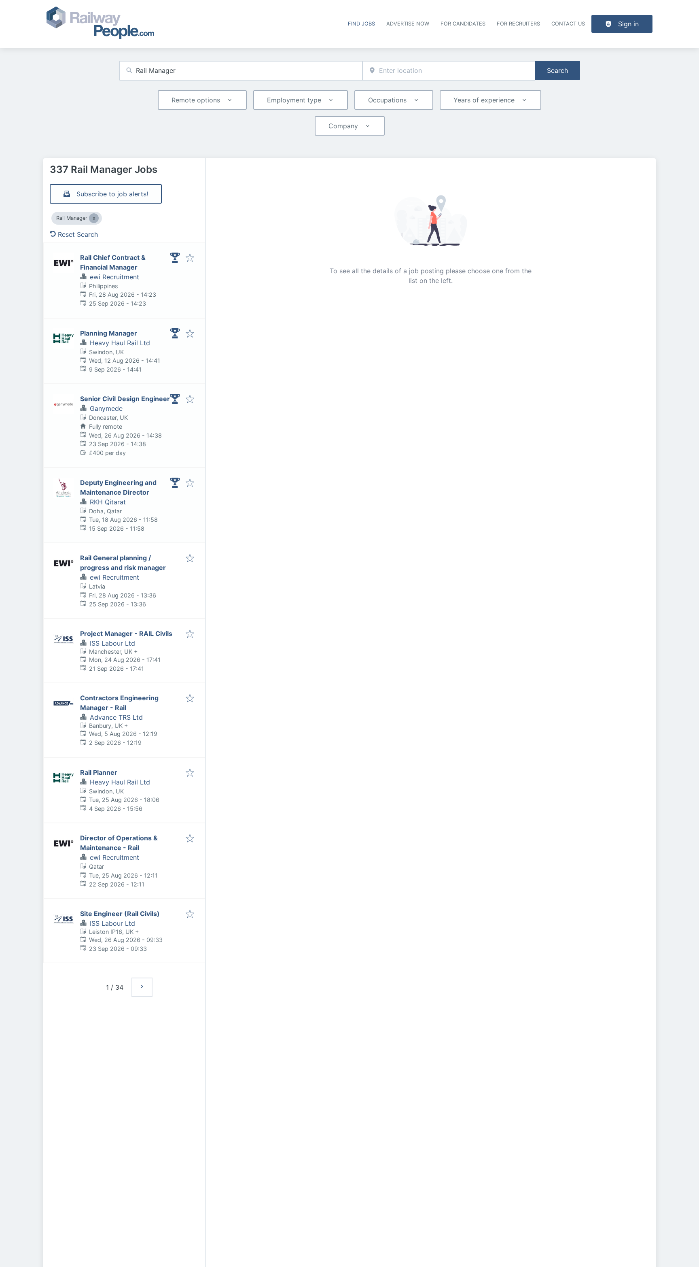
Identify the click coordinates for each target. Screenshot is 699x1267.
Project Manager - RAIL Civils (126, 633)
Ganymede (106, 408)
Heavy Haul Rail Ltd (120, 343)
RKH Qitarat (108, 502)
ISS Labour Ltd (112, 643)
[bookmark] (190, 258)
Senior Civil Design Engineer (125, 399)
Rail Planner (98, 772)
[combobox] (240, 71)
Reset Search (78, 234)
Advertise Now (407, 24)
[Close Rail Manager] (94, 218)
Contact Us (568, 24)
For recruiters (518, 24)
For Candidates (463, 24)
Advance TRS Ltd (116, 717)
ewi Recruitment (114, 277)
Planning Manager (108, 333)
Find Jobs (361, 24)
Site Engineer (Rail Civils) (120, 914)
